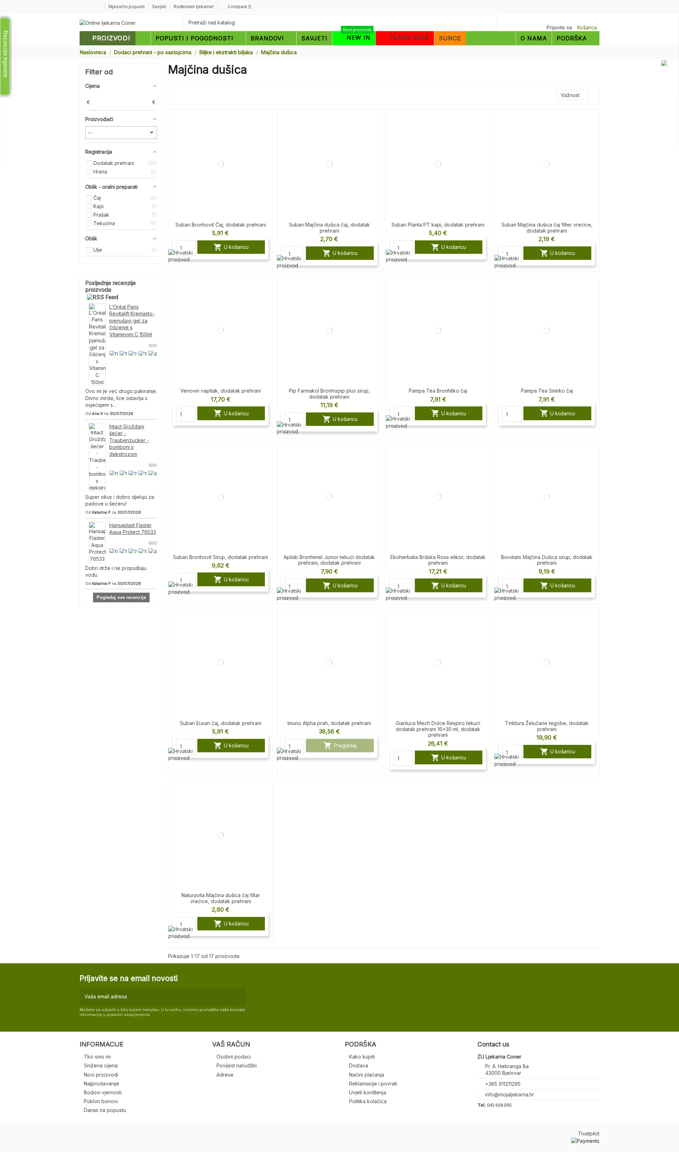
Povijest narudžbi (236, 1065)
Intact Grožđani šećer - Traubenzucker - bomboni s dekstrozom (129, 440)
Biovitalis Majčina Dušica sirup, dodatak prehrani (546, 560)
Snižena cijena (101, 1065)
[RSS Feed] (102, 296)
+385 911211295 (503, 1084)
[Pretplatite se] (239, 996)
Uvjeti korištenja (367, 1092)
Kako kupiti (362, 1057)
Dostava (358, 1065)
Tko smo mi (97, 1057)
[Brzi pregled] (267, 133)
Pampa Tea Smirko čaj (547, 391)
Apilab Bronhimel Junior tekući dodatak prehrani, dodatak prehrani (329, 560)
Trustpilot (588, 1133)
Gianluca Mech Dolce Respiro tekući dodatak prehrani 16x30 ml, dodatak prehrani (438, 729)
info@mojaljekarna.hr (509, 1094)
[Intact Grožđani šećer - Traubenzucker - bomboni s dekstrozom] (97, 457)
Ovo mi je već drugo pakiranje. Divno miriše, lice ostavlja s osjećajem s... (121, 398)
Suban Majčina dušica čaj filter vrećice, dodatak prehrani (546, 228)
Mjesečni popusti (127, 6)
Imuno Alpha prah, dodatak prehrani (329, 723)
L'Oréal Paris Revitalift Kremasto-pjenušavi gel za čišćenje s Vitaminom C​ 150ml (132, 320)
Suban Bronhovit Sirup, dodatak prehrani (220, 557)
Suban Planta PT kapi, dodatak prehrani (437, 225)
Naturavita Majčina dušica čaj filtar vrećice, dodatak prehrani (220, 898)
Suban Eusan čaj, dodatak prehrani (220, 723)
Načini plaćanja (366, 1075)
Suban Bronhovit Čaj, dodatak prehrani (220, 225)
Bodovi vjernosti (103, 1092)
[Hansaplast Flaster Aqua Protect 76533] (97, 541)
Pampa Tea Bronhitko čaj (438, 391)
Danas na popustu (105, 1110)
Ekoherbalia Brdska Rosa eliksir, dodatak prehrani (438, 560)
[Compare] (267, 121)
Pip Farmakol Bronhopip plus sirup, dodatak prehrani (329, 394)
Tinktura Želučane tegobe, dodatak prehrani (546, 726)
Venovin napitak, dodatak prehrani (220, 391)
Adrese (224, 1075)
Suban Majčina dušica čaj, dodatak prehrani (329, 228)
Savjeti (159, 6)
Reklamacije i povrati (373, 1083)
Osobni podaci (233, 1057)
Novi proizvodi (101, 1075)
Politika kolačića (368, 1101)
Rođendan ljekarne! (194, 6)
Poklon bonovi (101, 1101)
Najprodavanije (101, 1083)
